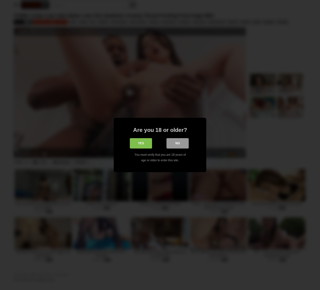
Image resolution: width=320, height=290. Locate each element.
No (177, 143)
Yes (141, 143)
